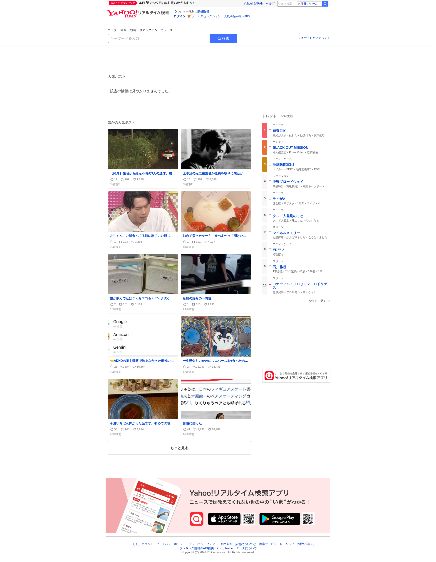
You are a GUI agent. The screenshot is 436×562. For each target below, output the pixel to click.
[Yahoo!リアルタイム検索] (138, 11)
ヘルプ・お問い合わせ (300, 544)
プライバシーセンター (203, 544)
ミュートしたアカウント (314, 37)
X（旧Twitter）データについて (237, 548)
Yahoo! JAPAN (253, 3)
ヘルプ (270, 3)
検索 (225, 38)
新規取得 (203, 11)
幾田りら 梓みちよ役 (311, 3)
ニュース (167, 30)
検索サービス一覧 (271, 544)
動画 (133, 30)
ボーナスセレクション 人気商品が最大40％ (221, 16)
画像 (123, 30)
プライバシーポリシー (171, 544)
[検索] (325, 4)
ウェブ (112, 30)
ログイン (180, 16)
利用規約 (227, 544)
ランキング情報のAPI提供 (196, 548)
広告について (244, 544)
